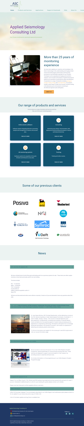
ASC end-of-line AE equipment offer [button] (19, 266)
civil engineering (62, 82)
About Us (74, 10)
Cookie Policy (23, 422)
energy (53, 82)
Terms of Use (29, 422)
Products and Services (25, 10)
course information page (41, 332)
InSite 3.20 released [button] (15, 388)
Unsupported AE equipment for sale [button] (19, 376)
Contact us (43, 295)
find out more (25, 136)
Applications (39, 10)
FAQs (65, 10)
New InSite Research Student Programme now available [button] (23, 341)
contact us (55, 382)
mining (50, 82)
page (38, 359)
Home (12, 10)
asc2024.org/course (66, 330)
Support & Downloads (53, 10)
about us (49, 91)
